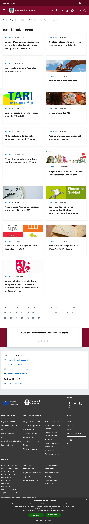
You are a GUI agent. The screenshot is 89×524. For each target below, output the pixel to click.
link (65, 510)
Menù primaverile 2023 (59, 112)
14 (5, 312)
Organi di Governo (8, 421)
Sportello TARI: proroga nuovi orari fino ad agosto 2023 (21, 247)
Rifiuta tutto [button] (53, 515)
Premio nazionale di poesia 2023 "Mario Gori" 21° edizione (63, 247)
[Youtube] (61, 10)
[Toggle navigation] (4, 10)
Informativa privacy (52, 472)
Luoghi (69, 440)
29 (11, 318)
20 (39, 312)
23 (56, 312)
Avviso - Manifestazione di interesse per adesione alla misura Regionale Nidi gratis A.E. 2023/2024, (22, 45)
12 (74, 307)
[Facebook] (55, 10)
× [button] (86, 500)
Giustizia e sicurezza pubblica (52, 427)
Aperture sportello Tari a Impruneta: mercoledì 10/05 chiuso (21, 114)
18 (28, 312)
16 (16, 312)
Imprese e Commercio (31, 433)
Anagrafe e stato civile (31, 421)
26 (73, 312)
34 (39, 318)
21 (45, 312)
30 (16, 318)
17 (22, 312)
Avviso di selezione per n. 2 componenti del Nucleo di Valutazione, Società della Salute (63, 210)
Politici (3, 437)
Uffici (3, 429)
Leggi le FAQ (27, 476)
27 (78, 312)
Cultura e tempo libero (31, 425)
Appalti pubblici (28, 437)
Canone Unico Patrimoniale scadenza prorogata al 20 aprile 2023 (22, 208)
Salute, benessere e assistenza (52, 445)
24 (62, 312)
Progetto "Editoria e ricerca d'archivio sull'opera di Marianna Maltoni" (66, 173)
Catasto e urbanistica (31, 441)
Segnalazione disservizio (32, 472)
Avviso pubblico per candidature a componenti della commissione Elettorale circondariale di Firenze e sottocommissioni (21, 285)
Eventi (69, 444)
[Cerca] (84, 10)
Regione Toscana (9, 3)
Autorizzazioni (50, 450)
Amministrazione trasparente (51, 467)
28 (5, 318)
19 (33, 312)
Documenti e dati (7, 445)
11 (68, 307)
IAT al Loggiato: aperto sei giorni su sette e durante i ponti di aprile (65, 43)
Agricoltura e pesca (52, 454)
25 (67, 312)
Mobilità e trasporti (30, 449)
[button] (44, 520)
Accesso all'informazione (30, 19)
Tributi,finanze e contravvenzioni (51, 434)
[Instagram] (66, 10)
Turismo (26, 445)
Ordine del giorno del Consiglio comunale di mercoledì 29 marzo (20, 137)
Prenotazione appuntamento (28, 467)
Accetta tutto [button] (36, 515)
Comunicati (71, 425)
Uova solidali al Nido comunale (63, 80)
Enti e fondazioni (7, 433)
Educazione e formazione (54, 421)
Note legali (49, 476)
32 (28, 318)
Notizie (8, 37)
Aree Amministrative (9, 425)
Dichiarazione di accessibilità (51, 482)
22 (50, 312)
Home (5, 19)
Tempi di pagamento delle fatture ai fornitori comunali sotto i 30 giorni (21, 160)
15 (11, 312)
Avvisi (69, 429)
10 (62, 307)
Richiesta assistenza (30, 480)
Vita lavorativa (28, 429)
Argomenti (14, 19)
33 (33, 318)
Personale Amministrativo (11, 441)
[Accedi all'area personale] (80, 3)
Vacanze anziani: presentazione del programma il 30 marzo (65, 137)
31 (22, 318)
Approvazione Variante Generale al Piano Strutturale (21, 69)
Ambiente (48, 439)
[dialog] (44, 511)
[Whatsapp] (71, 10)
